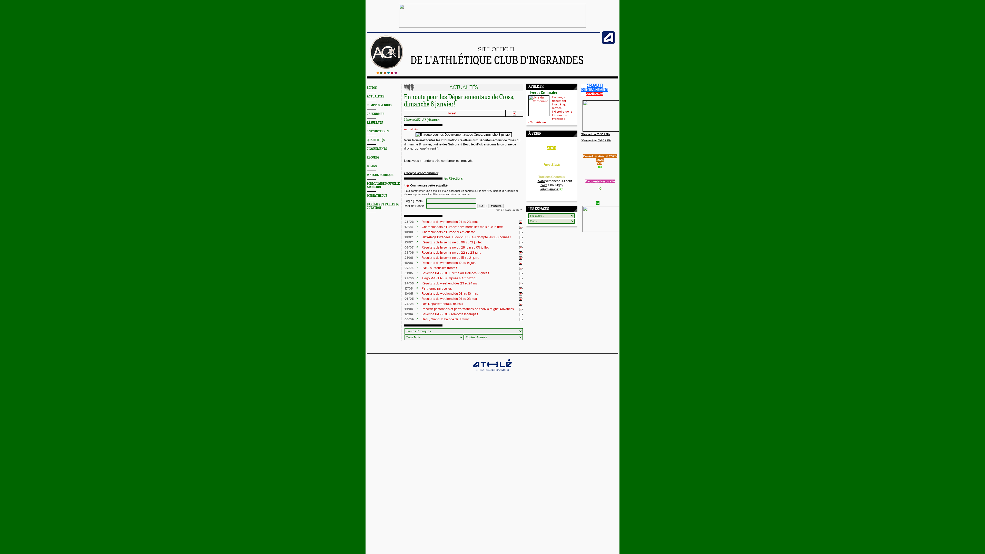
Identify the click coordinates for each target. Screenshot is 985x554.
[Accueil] (387, 73)
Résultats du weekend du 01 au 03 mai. (450, 299)
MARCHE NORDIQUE (380, 175)
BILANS (372, 166)
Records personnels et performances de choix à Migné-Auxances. (468, 309)
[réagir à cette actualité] (521, 222)
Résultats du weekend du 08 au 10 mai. (450, 294)
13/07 (409, 242)
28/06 (409, 253)
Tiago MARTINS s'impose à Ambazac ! (449, 278)
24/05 (409, 283)
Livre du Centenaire (542, 93)
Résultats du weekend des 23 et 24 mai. (450, 283)
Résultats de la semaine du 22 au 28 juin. (451, 253)
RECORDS (373, 157)
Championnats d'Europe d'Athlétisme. (449, 232)
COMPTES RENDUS (379, 105)
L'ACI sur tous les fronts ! (439, 268)
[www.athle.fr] (608, 43)
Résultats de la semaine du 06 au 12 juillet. (452, 242)
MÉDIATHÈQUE (377, 195)
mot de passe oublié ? (509, 210)
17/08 (409, 227)
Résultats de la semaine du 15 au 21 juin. (450, 258)
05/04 (409, 319)
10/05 (409, 294)
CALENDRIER (375, 114)
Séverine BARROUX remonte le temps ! (450, 314)
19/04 (409, 309)
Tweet (451, 113)
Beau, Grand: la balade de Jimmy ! (446, 319)
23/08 (409, 222)
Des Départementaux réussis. (443, 304)
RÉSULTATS (375, 122)
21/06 (409, 258)
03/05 (409, 299)
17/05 (409, 288)
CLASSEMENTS (377, 149)
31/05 (409, 273)
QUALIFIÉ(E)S (376, 140)
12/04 (409, 314)
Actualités (411, 129)
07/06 (409, 268)
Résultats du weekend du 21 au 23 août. (450, 222)
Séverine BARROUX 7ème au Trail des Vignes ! (455, 273)
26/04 (409, 304)
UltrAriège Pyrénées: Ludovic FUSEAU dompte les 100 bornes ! (466, 237)
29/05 (409, 278)
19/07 (409, 237)
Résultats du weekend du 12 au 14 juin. (449, 263)
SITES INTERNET (378, 131)
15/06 (409, 263)
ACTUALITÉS (375, 96)
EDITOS (372, 88)
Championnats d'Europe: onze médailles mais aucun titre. (463, 227)
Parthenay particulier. (437, 288)
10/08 (409, 232)
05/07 (409, 247)
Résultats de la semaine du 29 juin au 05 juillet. (455, 247)
